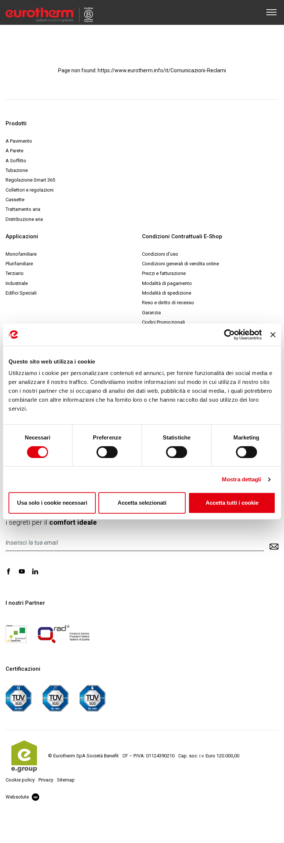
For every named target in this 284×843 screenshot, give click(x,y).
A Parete (14, 150)
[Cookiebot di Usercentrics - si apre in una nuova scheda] (229, 334)
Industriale (17, 283)
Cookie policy (20, 780)
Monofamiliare (21, 254)
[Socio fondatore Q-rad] (63, 634)
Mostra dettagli (241, 479)
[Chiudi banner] (272, 334)
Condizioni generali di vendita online (180, 263)
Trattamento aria (23, 209)
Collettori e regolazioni (30, 190)
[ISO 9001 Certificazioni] (18, 698)
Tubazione (17, 170)
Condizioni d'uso (160, 254)
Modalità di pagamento (167, 283)
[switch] (107, 452)
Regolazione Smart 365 (30, 180)
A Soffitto (16, 160)
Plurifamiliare (19, 263)
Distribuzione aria (24, 219)
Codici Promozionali (163, 322)
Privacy (45, 780)
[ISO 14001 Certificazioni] (55, 698)
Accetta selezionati (142, 503)
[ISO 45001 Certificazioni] (92, 698)
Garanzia (151, 312)
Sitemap (66, 780)
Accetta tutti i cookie (232, 503)
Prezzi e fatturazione (164, 273)
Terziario (15, 273)
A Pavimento (19, 141)
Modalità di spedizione (166, 293)
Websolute (18, 797)
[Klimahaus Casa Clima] (16, 634)
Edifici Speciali (21, 293)
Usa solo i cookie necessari (52, 503)
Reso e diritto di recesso (168, 302)
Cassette (15, 199)
